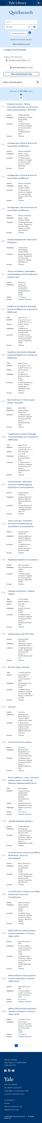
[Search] (35, 26)
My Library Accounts (13, 1088)
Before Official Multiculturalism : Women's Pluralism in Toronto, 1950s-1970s (22, 1011)
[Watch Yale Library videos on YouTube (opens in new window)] (13, 1070)
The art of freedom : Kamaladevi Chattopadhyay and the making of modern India (22, 274)
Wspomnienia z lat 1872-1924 (21, 634)
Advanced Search (19, 33)
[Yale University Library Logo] (21, 3)
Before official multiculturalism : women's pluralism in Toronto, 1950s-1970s (22, 933)
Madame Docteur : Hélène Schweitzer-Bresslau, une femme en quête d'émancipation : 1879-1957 (22, 107)
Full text (23, 297)
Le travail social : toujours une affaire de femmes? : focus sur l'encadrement (24, 855)
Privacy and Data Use (13, 1106)
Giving (7, 1103)
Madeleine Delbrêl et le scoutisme (23, 560)
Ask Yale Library (10, 1084)
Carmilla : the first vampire (19, 742)
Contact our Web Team (14, 1094)
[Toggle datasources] (29, 44)
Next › (30, 91)
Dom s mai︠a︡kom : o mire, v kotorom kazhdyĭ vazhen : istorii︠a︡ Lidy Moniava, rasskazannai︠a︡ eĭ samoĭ (23, 780)
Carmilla (11, 707)
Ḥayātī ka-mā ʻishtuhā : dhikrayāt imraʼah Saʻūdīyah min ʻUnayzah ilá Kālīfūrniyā (22, 309)
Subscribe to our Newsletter (16, 1091)
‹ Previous (21, 91)
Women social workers (17, 60)
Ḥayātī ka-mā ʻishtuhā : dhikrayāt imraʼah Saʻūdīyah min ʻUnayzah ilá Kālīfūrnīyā (22, 355)
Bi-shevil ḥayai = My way (18, 667)
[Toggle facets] (37, 82)
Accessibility (9, 1100)
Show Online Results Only (21, 74)
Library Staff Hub (11, 1110)
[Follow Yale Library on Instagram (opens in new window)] (9, 1070)
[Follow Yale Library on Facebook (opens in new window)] (5, 1070)
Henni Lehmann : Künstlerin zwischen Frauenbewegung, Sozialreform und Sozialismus (21, 484)
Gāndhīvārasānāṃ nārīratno (21, 821)
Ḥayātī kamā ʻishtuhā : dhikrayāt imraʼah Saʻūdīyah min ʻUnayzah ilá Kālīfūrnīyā (23, 437)
